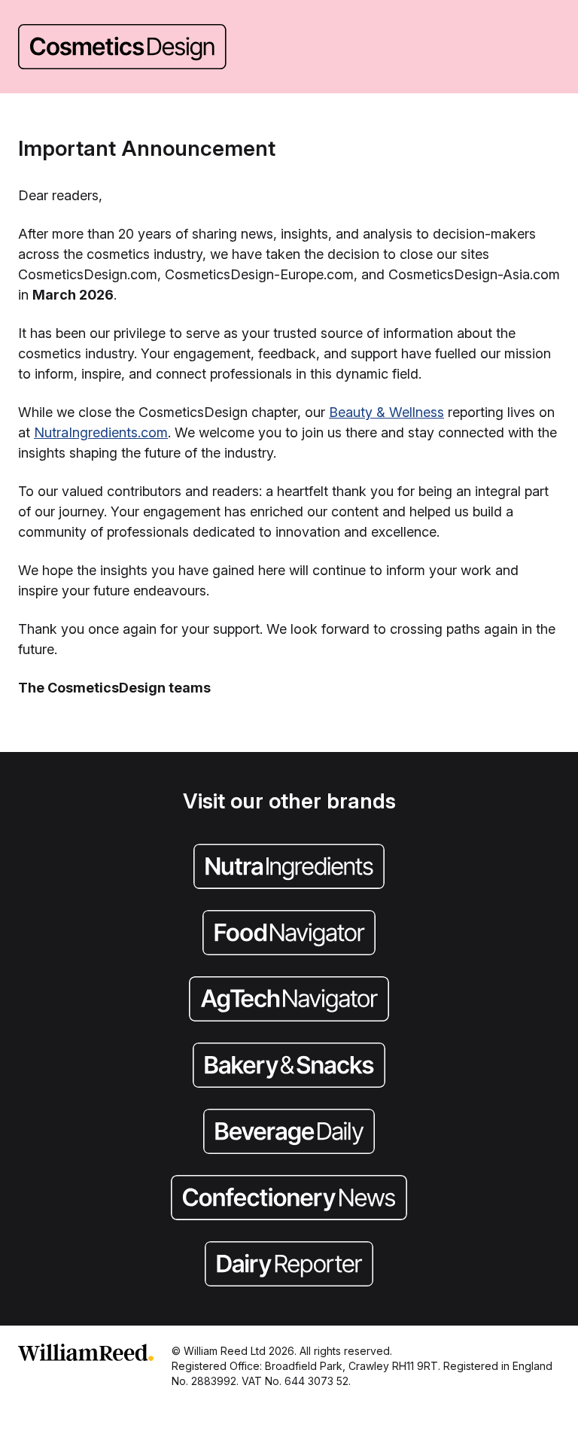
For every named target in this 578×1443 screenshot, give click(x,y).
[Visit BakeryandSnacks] (289, 1067)
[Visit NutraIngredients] (289, 868)
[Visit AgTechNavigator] (289, 1000)
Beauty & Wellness (386, 412)
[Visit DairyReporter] (289, 1265)
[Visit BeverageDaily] (289, 1133)
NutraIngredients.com (101, 432)
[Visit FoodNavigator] (289, 934)
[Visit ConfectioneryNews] (289, 1199)
